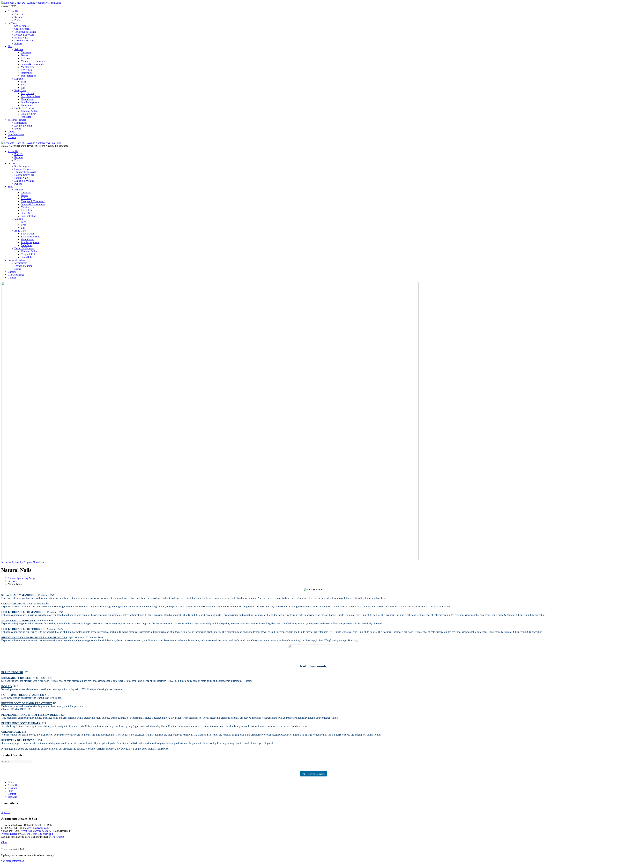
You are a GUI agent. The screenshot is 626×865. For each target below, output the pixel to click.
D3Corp (25, 833)
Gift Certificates (16, 134)
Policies (18, 43)
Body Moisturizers (30, 96)
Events (17, 128)
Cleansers (26, 52)
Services (12, 23)
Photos (17, 20)
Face (23, 81)
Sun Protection (28, 75)
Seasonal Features (17, 119)
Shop (10, 46)
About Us (13, 11)
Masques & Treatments (33, 61)
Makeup (18, 78)
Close (4, 842)
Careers (12, 131)
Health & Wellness (24, 108)
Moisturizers (27, 67)
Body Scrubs (27, 93)
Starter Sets (26, 72)
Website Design (9, 833)
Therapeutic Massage (25, 31)
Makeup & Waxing (24, 40)
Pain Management (30, 102)
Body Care (20, 90)
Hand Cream (27, 99)
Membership (20, 122)
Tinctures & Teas (29, 111)
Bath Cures (26, 105)
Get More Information (12, 860)
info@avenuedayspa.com (35, 828)
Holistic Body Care (24, 34)
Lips (23, 87)
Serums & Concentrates (33, 64)
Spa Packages (21, 25)
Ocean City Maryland (41, 833)
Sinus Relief (27, 116)
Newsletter (38, 562)
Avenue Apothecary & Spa (22, 578)
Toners (24, 55)
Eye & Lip (26, 69)
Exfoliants (26, 58)
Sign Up (5, 812)
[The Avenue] (56, 836)
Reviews (18, 17)
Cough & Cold (28, 114)
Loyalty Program (23, 125)
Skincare (18, 49)
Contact (12, 137)
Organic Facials (22, 28)
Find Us (18, 14)
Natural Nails (21, 37)
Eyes (23, 84)
